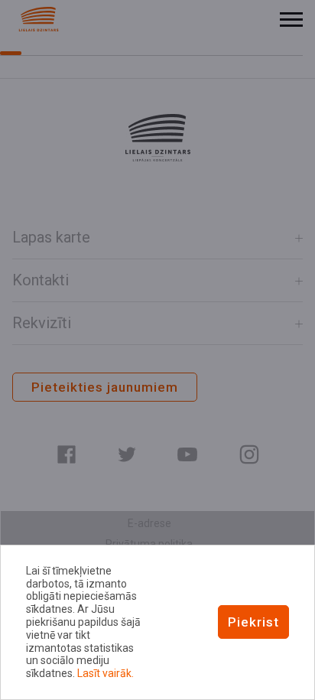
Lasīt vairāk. (105, 673)
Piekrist (253, 622)
